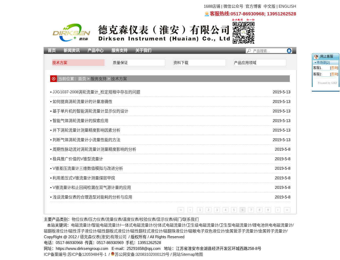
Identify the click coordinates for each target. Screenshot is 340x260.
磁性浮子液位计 (83, 231)
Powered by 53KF (327, 82)
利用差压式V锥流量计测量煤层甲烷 (84, 178)
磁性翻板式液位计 (114, 231)
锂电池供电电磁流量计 (272, 225)
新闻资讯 (72, 50)
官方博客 (253, 6)
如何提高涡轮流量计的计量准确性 (82, 101)
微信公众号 (233, 6)
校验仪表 (148, 219)
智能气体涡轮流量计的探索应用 (80, 120)
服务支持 (120, 50)
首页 (52, 50)
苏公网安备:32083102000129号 (142, 254)
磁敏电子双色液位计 (206, 231)
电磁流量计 (81, 225)
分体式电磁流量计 (170, 225)
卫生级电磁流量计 (203, 225)
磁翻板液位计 (56, 231)
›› (287, 209)
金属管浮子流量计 (241, 231)
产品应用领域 (245, 62)
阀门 (178, 219)
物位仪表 (80, 219)
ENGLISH (287, 6)
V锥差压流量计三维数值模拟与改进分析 (88, 168)
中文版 (269, 6)
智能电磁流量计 (106, 225)
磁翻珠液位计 (176, 231)
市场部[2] (323, 62)
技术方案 (59, 62)
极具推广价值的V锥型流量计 (78, 159)
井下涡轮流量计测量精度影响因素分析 (86, 130)
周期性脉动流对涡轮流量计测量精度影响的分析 (94, 149)
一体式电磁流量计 (137, 225)
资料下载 (180, 62)
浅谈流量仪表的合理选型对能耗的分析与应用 (92, 197)
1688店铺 (212, 6)
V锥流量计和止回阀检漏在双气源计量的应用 (92, 187)
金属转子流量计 (272, 231)
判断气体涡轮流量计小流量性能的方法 (86, 139)
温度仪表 (131, 219)
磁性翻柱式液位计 (147, 231)
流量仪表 (114, 219)
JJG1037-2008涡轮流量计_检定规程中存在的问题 (96, 92)
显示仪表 (165, 219)
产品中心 (96, 50)
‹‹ (181, 209)
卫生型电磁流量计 (236, 225)
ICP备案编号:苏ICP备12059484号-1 (75, 254)
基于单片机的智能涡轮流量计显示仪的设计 (90, 111)
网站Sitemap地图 (188, 254)
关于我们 (143, 50)
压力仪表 (97, 219)
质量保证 (120, 62)
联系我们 (191, 219)
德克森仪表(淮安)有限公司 (103, 237)
